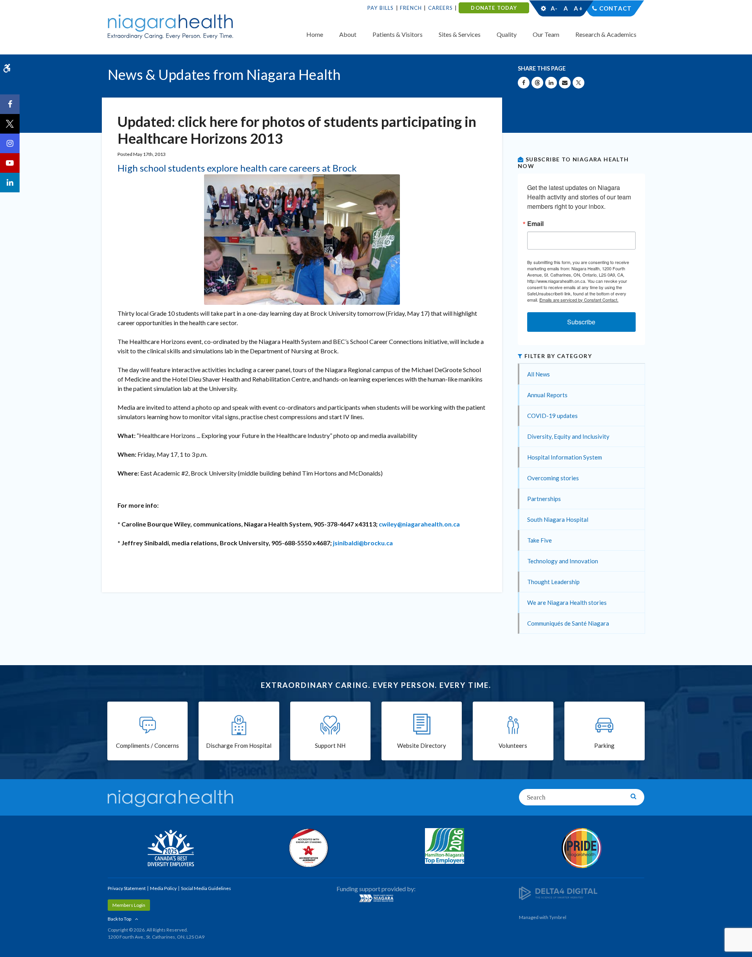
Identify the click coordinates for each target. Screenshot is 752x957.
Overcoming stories (553, 477)
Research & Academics (605, 34)
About (347, 34)
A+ (578, 8)
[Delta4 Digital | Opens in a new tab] (558, 892)
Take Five (539, 540)
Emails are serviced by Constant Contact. (578, 300)
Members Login (128, 905)
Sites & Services (460, 34)
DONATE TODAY (494, 8)
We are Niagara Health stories (567, 602)
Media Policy (163, 888)
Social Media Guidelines (206, 888)
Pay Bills (380, 8)
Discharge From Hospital (238, 745)
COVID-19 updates (552, 415)
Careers (440, 8)
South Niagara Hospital (557, 519)
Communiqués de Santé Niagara (568, 623)
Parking (604, 745)
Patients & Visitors (397, 34)
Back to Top (119, 919)
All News (538, 374)
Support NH (330, 745)
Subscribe (581, 321)
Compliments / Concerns (147, 745)
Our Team (546, 34)
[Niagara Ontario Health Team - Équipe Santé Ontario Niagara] (376, 898)
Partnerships (544, 498)
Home (314, 34)
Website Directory (421, 745)
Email (535, 224)
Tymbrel (557, 917)
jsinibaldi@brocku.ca (363, 542)
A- (554, 8)
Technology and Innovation (562, 560)
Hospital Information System (564, 457)
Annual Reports (547, 394)
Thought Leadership (553, 581)
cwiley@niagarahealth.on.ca (419, 524)
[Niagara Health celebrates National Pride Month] (581, 848)
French (411, 8)
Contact (615, 8)
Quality (507, 34)
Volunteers (513, 745)
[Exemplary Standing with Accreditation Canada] (307, 847)
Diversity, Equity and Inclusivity (568, 436)
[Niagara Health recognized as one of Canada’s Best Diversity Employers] (170, 849)
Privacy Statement (127, 888)
